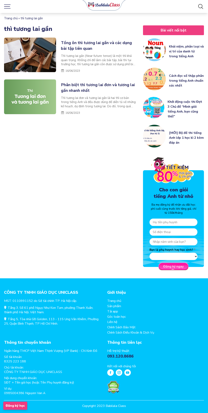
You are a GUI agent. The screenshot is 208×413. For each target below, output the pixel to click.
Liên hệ (112, 322)
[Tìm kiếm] (200, 6)
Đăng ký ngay (173, 266)
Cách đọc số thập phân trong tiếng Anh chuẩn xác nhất (186, 81)
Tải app (112, 311)
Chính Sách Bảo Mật (121, 327)
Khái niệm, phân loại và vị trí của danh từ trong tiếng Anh (186, 51)
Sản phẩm (114, 306)
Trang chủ (11, 18)
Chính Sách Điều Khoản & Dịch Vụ (130, 332)
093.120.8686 (120, 356)
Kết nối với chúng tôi (121, 366)
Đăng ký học (15, 405)
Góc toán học (116, 316)
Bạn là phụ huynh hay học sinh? (171, 250)
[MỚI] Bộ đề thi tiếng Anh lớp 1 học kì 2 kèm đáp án (186, 138)
